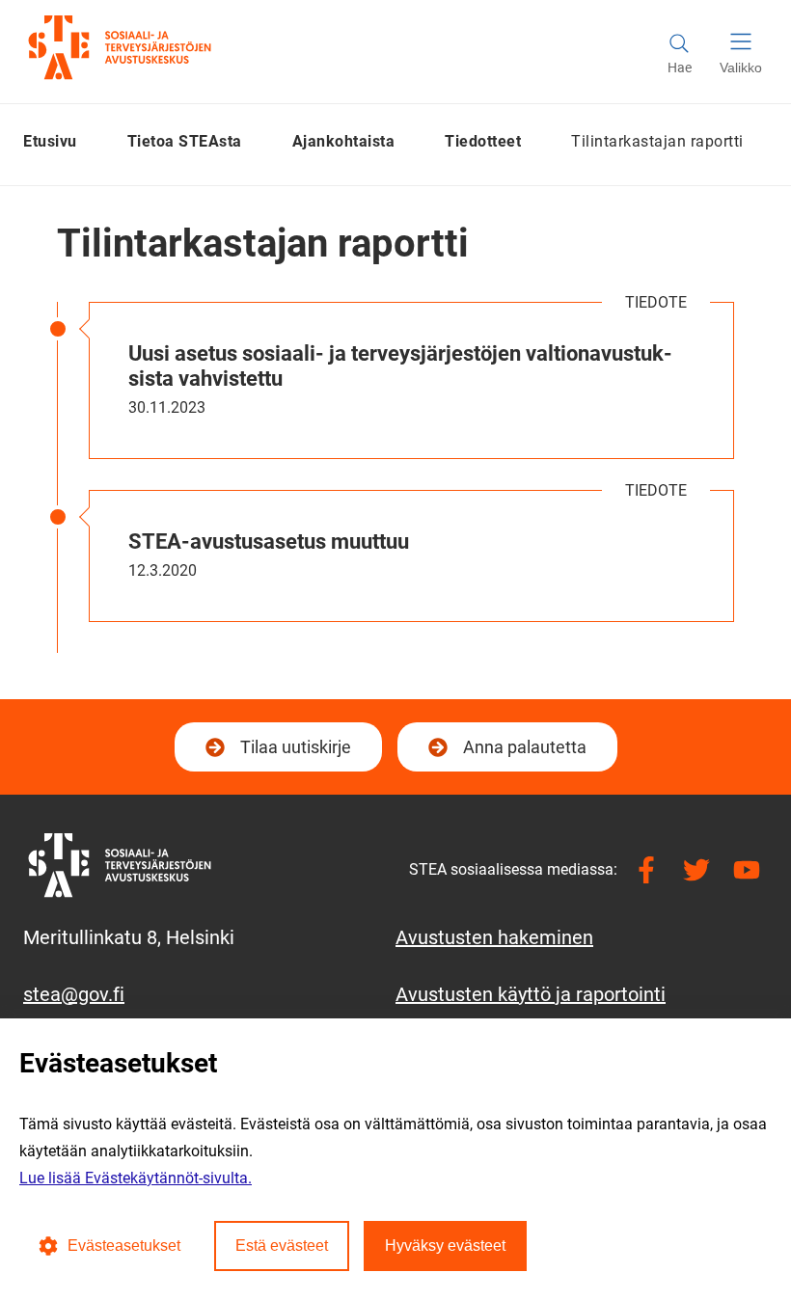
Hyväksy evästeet (445, 1245)
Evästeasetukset (124, 1245)
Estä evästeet (281, 1245)
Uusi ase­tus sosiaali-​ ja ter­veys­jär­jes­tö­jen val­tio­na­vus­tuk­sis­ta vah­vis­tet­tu (400, 366)
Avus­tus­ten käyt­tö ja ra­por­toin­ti (531, 994)
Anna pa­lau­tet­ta (524, 747)
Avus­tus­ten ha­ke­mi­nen (494, 937)
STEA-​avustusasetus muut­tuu (268, 541)
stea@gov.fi (73, 994)
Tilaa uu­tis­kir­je (293, 753)
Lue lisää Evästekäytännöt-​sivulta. (135, 1178)
